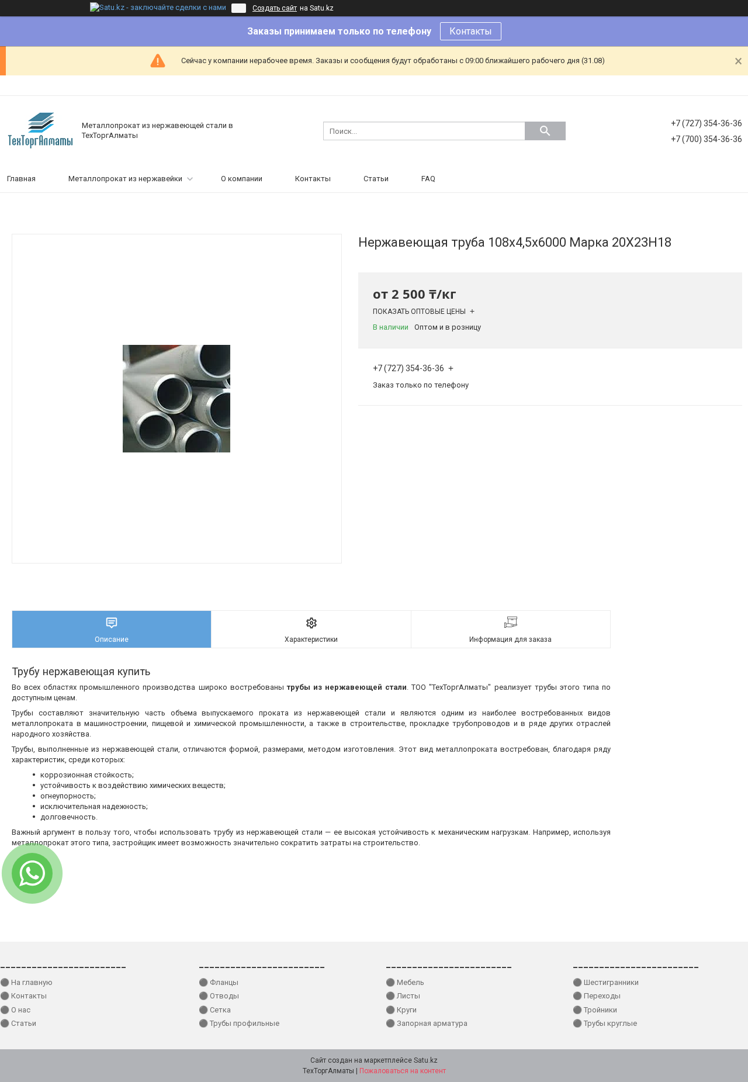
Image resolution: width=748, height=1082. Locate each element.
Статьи (376, 178)
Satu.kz (426, 1060)
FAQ (428, 178)
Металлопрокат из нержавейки (125, 178)
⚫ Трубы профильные (239, 1023)
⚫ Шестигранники (606, 982)
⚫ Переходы (597, 995)
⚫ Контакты (23, 995)
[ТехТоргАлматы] (41, 130)
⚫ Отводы (219, 995)
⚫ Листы (403, 995)
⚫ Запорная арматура (427, 1023)
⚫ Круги (401, 1009)
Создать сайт (274, 8)
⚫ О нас (15, 1009)
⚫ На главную (26, 982)
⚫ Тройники (595, 1009)
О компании (241, 178)
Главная (21, 178)
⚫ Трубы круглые (605, 1023)
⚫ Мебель (405, 982)
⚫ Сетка (215, 1009)
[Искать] (545, 131)
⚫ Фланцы (218, 982)
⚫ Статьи (18, 1023)
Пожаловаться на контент (402, 1071)
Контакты (470, 31)
